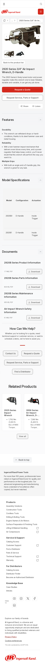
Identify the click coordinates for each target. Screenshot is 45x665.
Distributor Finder (13, 574)
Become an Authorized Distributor (20, 577)
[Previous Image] (6, 36)
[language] (4, 4)
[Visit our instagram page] (21, 598)
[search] (41, 4)
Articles (9, 591)
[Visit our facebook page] (34, 598)
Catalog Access (12, 542)
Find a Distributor (13, 549)
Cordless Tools (12, 513)
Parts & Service (12, 553)
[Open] (41, 12)
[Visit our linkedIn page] (14, 605)
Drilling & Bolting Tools (15, 517)
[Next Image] (38, 36)
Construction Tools (14, 510)
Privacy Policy (11, 637)
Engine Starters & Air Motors (17, 521)
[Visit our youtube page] (14, 598)
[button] (22, 119)
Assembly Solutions (14, 506)
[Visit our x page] (28, 598)
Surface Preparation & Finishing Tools (21, 524)
